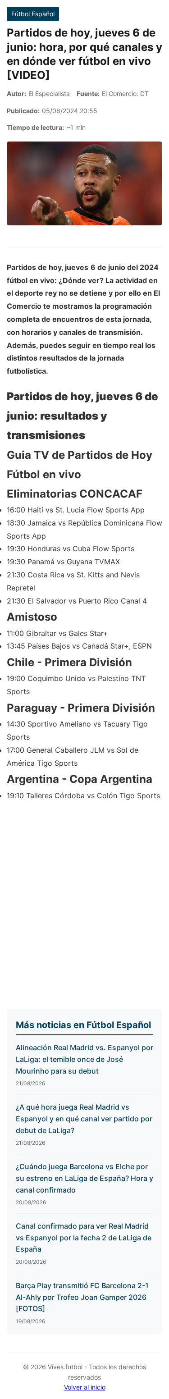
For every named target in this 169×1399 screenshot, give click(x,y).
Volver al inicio (84, 1387)
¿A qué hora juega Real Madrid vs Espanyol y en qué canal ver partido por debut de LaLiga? (84, 1118)
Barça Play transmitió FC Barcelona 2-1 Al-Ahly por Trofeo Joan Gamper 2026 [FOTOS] (82, 1297)
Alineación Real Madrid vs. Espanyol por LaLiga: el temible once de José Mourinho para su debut (84, 1059)
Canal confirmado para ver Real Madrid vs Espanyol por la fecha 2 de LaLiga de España (83, 1237)
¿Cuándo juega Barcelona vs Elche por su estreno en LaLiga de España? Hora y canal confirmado (84, 1178)
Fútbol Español (33, 14)
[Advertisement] (84, 901)
